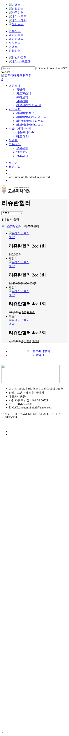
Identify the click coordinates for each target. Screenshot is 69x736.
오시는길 (15, 42)
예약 (12, 237)
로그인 (14, 685)
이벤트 (13, 46)
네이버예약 (16, 38)
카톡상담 (15, 31)
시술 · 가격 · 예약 (22, 668)
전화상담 (15, 50)
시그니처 (16, 663)
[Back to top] (2, 732)
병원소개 (16, 657)
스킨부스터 (14, 226)
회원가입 (16, 691)
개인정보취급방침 (38, 351)
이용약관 (38, 354)
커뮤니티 (16, 680)
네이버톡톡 (16, 35)
